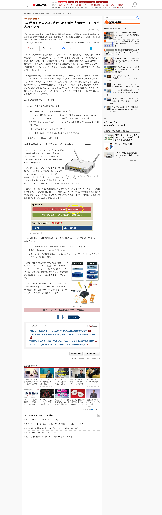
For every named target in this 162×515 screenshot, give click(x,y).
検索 (137, 17)
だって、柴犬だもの (123, 144)
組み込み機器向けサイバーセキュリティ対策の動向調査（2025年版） (50, 437)
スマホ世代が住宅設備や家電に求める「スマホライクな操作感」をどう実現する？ (54, 428)
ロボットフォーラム (110, 122)
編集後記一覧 (135, 160)
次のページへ (73, 317)
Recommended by (86, 409)
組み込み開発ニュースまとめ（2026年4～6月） (42, 420)
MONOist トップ (91, 353)
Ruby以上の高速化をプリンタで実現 (63, 310)
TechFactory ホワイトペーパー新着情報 (38, 415)
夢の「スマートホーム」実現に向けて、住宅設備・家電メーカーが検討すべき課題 (54, 424)
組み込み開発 (34, 13)
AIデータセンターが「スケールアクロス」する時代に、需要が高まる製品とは (127, 137)
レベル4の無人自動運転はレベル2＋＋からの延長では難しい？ (127, 155)
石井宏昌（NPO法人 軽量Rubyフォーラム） (79, 42)
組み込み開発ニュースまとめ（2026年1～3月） (42, 432)
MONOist (26, 13)
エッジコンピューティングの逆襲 (114, 125)
